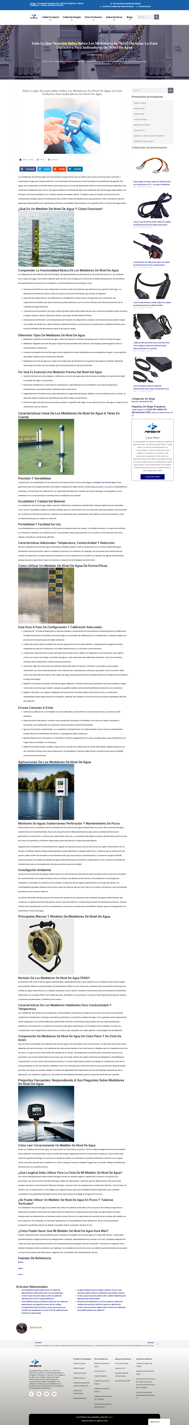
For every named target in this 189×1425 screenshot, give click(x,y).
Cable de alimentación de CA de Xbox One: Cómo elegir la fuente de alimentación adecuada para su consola (151, 346)
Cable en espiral (140, 103)
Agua (20, 1268)
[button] (27, 169)
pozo (20, 1274)
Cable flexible (139, 114)
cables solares (139, 108)
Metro (21, 1262)
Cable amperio (139, 410)
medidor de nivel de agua (105, 482)
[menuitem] (50, 19)
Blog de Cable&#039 (142, 401)
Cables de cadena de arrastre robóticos (149, 136)
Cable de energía (140, 119)
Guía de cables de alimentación (149, 411)
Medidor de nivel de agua (143, 141)
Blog (50, 61)
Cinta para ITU (139, 130)
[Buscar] (156, 17)
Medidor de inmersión (142, 125)
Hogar (44, 61)
